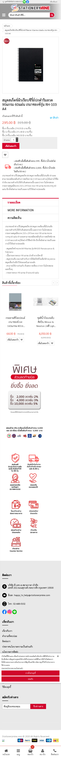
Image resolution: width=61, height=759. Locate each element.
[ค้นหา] (52, 14)
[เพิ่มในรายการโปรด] (5, 155)
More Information (21, 210)
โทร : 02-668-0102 (16, 603)
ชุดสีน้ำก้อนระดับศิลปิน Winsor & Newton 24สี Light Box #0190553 (45, 322)
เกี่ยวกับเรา (53, 2)
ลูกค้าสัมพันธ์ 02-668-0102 (14, 1)
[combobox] (29, 14)
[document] (30, 668)
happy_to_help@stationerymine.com (32, 595)
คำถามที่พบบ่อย (9, 636)
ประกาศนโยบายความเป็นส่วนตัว (12, 668)
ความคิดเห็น (14, 217)
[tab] (30, 202)
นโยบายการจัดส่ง (10, 651)
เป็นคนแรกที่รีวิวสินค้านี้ (12, 116)
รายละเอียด (14, 202)
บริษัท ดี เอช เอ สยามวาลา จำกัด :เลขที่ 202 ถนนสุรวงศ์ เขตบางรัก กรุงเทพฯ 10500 (30, 586)
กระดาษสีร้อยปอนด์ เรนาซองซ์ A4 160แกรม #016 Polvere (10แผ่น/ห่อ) (15, 322)
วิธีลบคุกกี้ (6, 686)
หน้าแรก (7, 26)
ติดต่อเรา (6, 641)
